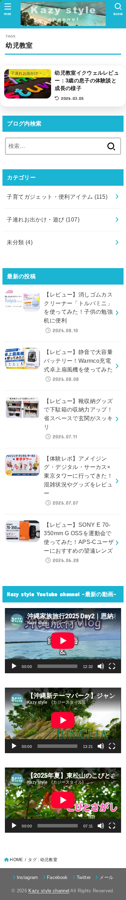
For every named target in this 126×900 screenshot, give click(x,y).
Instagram (27, 877)
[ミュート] (100, 666)
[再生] (14, 666)
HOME (16, 860)
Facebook (57, 877)
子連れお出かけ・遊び (43, 219)
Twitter (84, 877)
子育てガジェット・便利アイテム (57, 196)
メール (106, 877)
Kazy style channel (48, 890)
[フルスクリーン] (111, 666)
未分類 (20, 242)
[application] (63, 640)
